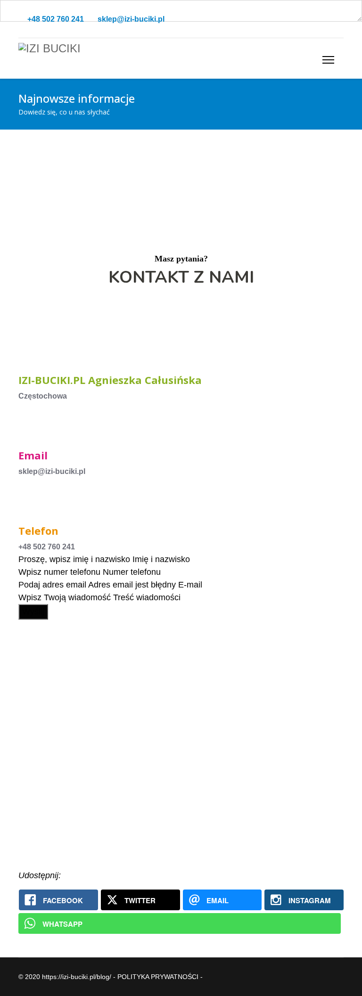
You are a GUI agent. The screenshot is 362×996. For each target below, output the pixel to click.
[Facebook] (326, 19)
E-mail (190, 584)
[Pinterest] (341, 19)
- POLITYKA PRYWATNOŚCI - (158, 976)
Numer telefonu (132, 572)
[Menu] (328, 59)
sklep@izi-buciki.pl (131, 19)
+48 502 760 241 (55, 19)
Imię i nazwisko (161, 559)
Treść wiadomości (147, 597)
